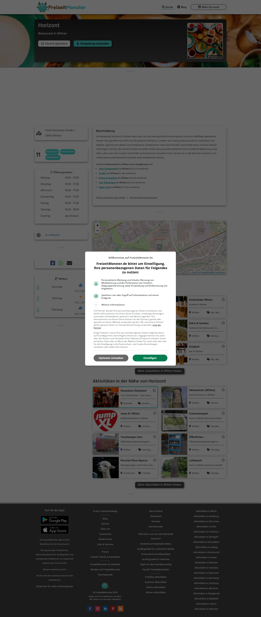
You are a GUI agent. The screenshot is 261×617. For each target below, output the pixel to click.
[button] (130, 304)
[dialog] (130, 309)
